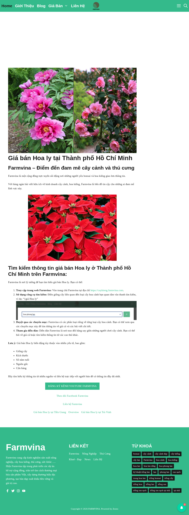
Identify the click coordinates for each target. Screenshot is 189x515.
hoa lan (136, 466)
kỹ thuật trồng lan (141, 472)
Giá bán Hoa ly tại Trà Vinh (96, 412)
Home (6, 6)
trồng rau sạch (139, 490)
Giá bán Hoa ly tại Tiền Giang (50, 412)
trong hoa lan (139, 478)
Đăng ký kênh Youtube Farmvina (72, 386)
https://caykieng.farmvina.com (107, 290)
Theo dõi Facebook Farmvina (72, 395)
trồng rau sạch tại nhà (160, 490)
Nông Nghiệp (89, 453)
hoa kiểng (172, 460)
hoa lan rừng (149, 466)
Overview (73, 412)
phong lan (164, 472)
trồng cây (168, 478)
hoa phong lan (165, 466)
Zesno (115, 509)
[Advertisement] (94, 33)
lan (154, 472)
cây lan (136, 460)
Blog (41, 6)
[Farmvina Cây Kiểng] (96, 6)
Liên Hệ (78, 6)
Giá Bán (55, 6)
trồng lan (150, 484)
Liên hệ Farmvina (72, 404)
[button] (185, 6)
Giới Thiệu (24, 6)
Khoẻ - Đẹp (75, 459)
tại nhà (177, 490)
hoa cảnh (160, 460)
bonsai (136, 454)
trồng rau (162, 484)
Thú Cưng (105, 453)
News (87, 459)
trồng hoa (137, 484)
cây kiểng (175, 454)
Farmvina (74, 453)
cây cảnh (147, 454)
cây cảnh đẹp (161, 454)
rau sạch (177, 472)
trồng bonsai (155, 478)
